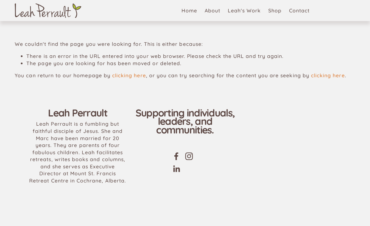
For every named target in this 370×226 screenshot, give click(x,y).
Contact (299, 10)
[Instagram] (189, 156)
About (212, 10)
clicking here (129, 75)
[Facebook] (176, 156)
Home (189, 10)
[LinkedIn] (176, 169)
